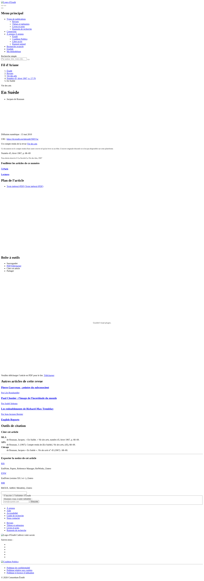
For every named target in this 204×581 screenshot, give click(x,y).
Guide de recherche (15, 515)
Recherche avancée (15, 46)
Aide (9, 510)
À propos (19, 34)
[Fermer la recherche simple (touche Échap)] (5, 5)
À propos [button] (11, 34)
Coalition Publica (19, 39)
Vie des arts (12, 76)
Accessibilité (12, 513)
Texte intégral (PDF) (16, 186)
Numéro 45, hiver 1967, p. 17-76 (21, 78)
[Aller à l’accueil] (8, 2)
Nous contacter (13, 518)
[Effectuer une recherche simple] (2, 5)
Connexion (11, 31)
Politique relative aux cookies (19, 570)
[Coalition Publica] (9, 561)
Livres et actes (18, 26)
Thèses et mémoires (20, 24)
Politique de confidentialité (18, 568)
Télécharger (49, 375)
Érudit (15, 36)
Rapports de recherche (22, 29)
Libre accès (17, 41)
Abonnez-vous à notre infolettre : (17, 499)
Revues (15, 21)
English (10, 49)
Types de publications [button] (16, 19)
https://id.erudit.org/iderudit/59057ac (22, 139)
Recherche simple (9, 56)
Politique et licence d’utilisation (20, 573)
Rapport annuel (19, 44)
